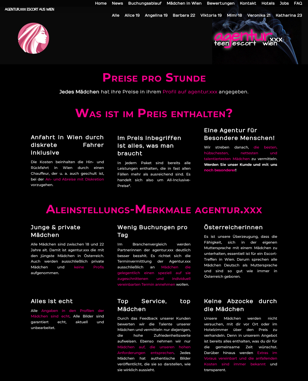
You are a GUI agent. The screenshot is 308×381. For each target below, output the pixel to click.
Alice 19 (132, 16)
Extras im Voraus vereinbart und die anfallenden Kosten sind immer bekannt (240, 358)
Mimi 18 (234, 16)
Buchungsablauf (144, 4)
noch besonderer (219, 170)
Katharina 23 (289, 16)
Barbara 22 (184, 16)
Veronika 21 (258, 16)
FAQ (298, 4)
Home (101, 4)
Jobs (284, 4)
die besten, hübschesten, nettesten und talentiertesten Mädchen (240, 153)
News (117, 4)
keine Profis (89, 267)
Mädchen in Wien (184, 4)
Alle (115, 16)
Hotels (268, 4)
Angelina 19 (156, 16)
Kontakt (248, 4)
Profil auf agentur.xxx (190, 92)
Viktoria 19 (211, 16)
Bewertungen (221, 4)
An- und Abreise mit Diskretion (74, 179)
